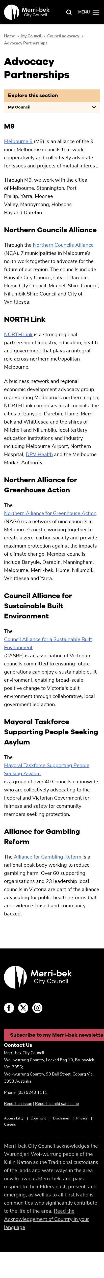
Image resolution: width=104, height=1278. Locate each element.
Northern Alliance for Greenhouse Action (50, 513)
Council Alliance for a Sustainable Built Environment (48, 643)
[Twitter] (23, 1008)
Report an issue (18, 1104)
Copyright (38, 1118)
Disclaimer (61, 1118)
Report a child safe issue (57, 1104)
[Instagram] (37, 1008)
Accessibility (13, 1118)
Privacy (82, 1118)
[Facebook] (9, 1008)
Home (9, 36)
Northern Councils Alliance (63, 245)
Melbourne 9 (18, 141)
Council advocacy (63, 36)
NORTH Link (18, 334)
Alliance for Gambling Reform (47, 857)
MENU (84, 12)
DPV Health (39, 454)
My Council (31, 36)
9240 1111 (36, 1092)
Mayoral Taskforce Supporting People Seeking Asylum (46, 769)
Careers (10, 1124)
